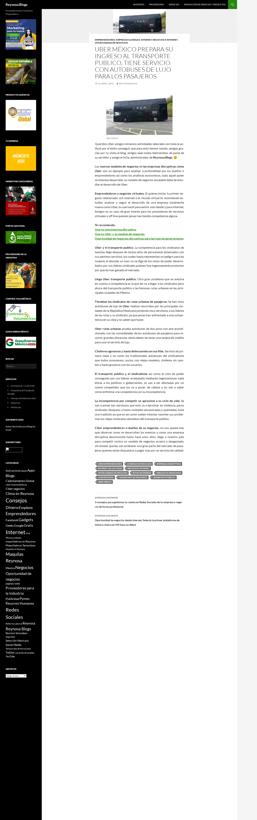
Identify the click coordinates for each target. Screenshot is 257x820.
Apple (24, 471)
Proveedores (156, 4)
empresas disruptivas (169, 464)
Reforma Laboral (14, 623)
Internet (146, 39)
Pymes (25, 599)
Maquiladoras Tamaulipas (20, 545)
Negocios (24, 567)
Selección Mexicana (17, 640)
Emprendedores (105, 39)
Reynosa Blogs (16, 4)
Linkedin (17, 537)
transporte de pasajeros (133, 477)
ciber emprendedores (110, 464)
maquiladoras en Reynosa (20, 541)
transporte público (164, 477)
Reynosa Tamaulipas (16, 633)
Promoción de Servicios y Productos (205, 4)
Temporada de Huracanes (18, 648)
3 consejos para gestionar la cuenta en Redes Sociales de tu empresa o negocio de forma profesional (139, 502)
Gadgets (26, 519)
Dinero (12, 507)
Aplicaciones (13, 470)
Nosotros (138, 4)
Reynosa (29, 623)
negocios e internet (165, 39)
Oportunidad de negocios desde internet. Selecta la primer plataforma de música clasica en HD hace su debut (137, 520)
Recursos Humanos (20, 603)
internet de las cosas (110, 468)
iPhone (9, 537)
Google (19, 525)
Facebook (12, 520)
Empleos (26, 507)
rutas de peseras (142, 473)
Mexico (10, 568)
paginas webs (13, 583)
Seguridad (10, 637)
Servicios (174, 4)
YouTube (10, 656)
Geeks (10, 525)
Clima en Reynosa (20, 493)
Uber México (105, 482)
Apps (31, 470)
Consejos (16, 500)
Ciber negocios (15, 488)
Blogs (10, 475)
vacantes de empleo (24, 652)
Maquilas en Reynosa (15, 549)
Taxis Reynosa (106, 477)
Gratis (28, 525)
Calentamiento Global (20, 480)
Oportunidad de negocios (112, 473)
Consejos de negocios (139, 464)
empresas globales (128, 39)
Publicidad (12, 598)
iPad (28, 533)
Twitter (10, 652)
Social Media (13, 644)
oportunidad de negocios (111, 42)
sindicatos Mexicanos (169, 473)
